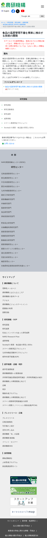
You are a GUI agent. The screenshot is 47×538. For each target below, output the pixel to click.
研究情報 (10, 22)
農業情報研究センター (9, 244)
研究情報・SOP (10, 319)
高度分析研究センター (9, 257)
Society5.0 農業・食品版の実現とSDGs (17, 345)
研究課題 (5, 325)
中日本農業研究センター (10, 182)
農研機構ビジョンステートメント (15, 304)
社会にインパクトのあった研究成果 (15, 333)
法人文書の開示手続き (21, 526)
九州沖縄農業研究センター (11, 191)
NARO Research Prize (10, 337)
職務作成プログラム (10, 393)
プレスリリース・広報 (13, 413)
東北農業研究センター (9, 178)
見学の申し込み (8, 430)
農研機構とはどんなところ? (13, 292)
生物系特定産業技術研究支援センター (15, 266)
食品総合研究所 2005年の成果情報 (14, 24)
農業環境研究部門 (8, 232)
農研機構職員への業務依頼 (12, 373)
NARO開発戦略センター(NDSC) (13, 162)
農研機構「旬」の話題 (10, 434)
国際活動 (5, 312)
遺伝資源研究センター (9, 253)
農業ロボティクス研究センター (13, 249)
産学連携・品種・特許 (13, 364)
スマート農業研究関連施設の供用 (15, 401)
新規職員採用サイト (10, 466)
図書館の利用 (7, 308)
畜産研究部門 (6, 208)
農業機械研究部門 (8, 199)
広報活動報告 (7, 422)
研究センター (17, 167)
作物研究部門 (6, 203)
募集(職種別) (7, 458)
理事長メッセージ (9, 288)
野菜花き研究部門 (8, 223)
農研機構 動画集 (8, 438)
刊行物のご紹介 (8, 426)
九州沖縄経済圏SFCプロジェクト (15, 353)
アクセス (5, 300)
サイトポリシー (13, 521)
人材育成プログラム (10, 462)
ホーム (3, 22)
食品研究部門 (6, 212)
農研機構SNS (7, 446)
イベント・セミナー (10, 442)
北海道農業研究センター (10, 174)
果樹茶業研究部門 (8, 216)
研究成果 (18, 22)
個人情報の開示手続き (13, 535)
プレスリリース (8, 418)
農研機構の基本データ (10, 296)
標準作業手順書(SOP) (10, 357)
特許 (4, 389)
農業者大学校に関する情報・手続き (21, 531)
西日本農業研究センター (10, 186)
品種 (4, 385)
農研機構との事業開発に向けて (14, 381)
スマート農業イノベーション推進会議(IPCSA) (19, 405)
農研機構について (11, 283)
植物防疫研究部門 (8, 236)
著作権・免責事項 (29, 521)
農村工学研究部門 (8, 195)
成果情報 (25, 22)
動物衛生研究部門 (8, 240)
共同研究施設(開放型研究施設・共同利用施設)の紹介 (22, 377)
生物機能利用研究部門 (9, 227)
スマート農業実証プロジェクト (14, 349)
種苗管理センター (8, 261)
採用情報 (7, 453)
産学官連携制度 (8, 369)
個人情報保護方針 (31, 535)
